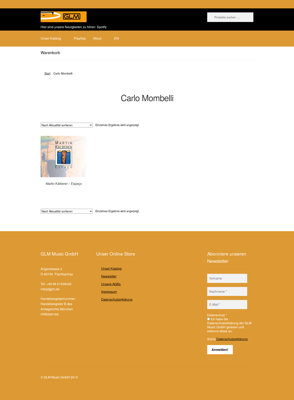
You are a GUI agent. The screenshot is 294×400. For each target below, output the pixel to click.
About (97, 38)
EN (116, 38)
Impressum (109, 291)
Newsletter (108, 276)
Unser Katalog (111, 268)
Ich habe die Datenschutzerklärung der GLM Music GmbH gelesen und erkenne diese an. (229, 325)
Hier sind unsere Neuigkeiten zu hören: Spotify (74, 27)
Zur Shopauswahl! (63, 191)
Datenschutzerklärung (116, 299)
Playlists (80, 38)
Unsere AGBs (111, 284)
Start (47, 73)
